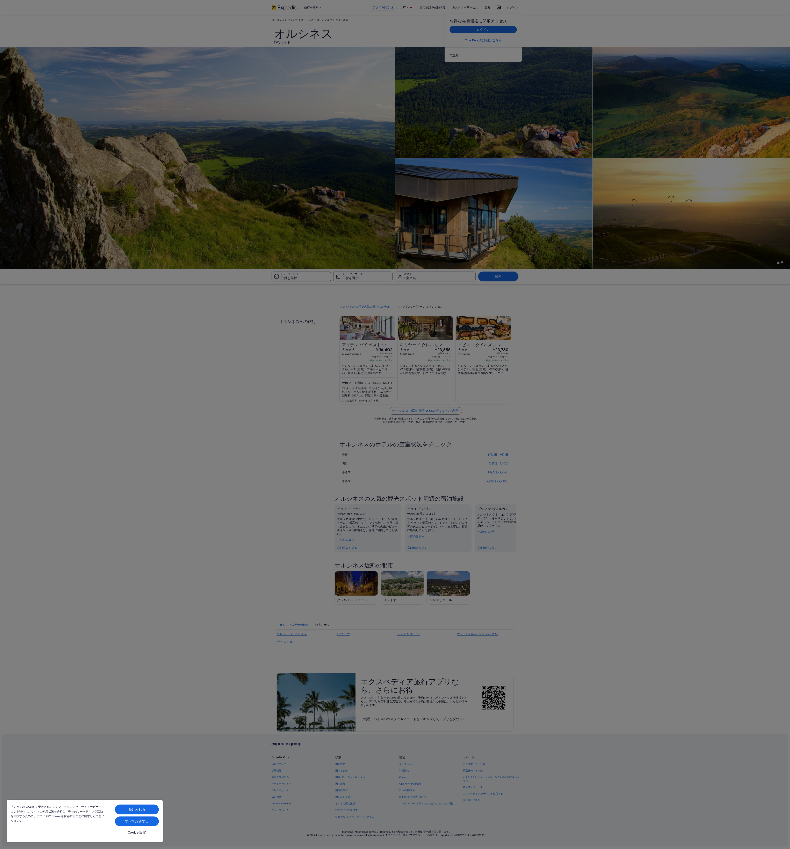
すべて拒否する (137, 821)
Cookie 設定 (137, 832)
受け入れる (137, 809)
